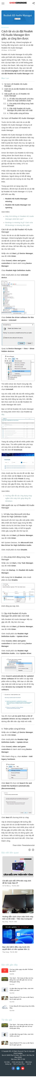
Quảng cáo (8, 1066)
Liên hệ (29, 1066)
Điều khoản (29, 1064)
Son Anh (12, 987)
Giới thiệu (7, 1064)
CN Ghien (4, 50)
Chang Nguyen (6, 885)
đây (2, 414)
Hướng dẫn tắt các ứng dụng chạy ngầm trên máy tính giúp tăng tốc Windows (18, 498)
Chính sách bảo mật (17, 1064)
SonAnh (12, 976)
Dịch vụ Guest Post (19, 1066)
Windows (5, 27)
